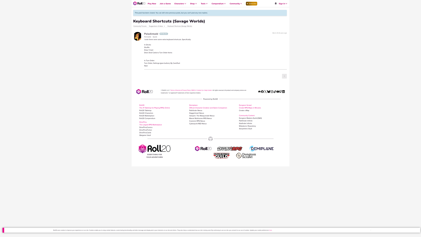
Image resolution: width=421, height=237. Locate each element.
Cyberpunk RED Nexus (198, 123)
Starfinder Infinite (245, 123)
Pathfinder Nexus (195, 110)
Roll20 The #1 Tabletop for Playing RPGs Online (154, 106)
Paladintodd (151, 34)
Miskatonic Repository (247, 126)
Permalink (148, 37)
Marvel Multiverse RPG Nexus (200, 118)
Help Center (208, 90)
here (270, 230)
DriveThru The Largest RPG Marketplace (150, 123)
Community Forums (140, 26)
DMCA (193, 90)
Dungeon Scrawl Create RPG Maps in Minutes (250, 106)
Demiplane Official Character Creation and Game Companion (208, 106)
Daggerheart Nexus (196, 113)
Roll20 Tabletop (145, 110)
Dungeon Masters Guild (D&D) (250, 118)
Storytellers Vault (245, 128)
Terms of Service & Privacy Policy (180, 90)
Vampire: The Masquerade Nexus (201, 115)
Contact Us (200, 90)
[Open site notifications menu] (275, 3)
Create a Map (244, 110)
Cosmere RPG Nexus (197, 121)
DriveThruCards (145, 132)
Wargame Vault (145, 135)
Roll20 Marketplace (146, 115)
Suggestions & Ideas (156, 26)
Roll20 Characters (146, 113)
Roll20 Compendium (147, 118)
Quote (155, 37)
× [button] (370, 230)
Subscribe (252, 3)
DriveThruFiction (145, 130)
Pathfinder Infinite (245, 120)
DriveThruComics (145, 127)
